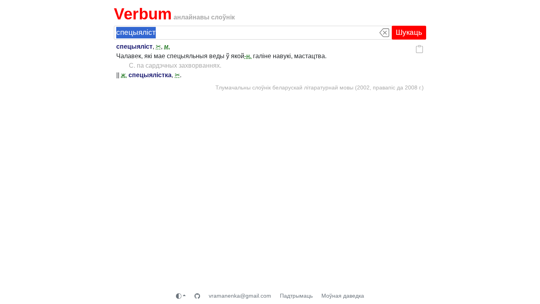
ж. (124, 75)
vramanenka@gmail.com (240, 296)
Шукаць (409, 32)
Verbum (143, 14)
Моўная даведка (342, 296)
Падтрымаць (296, 296)
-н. (247, 56)
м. (167, 46)
